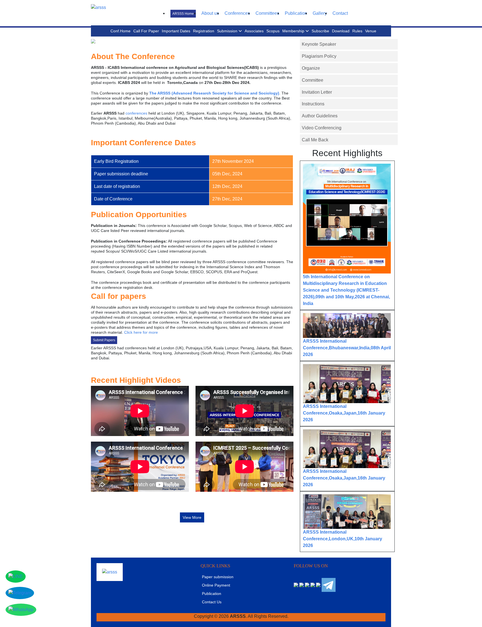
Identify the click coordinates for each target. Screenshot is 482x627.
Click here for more (141, 332)
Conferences (237, 13)
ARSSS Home (183, 14)
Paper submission (217, 577)
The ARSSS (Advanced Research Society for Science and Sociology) (214, 93)
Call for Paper (146, 31)
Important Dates (176, 31)
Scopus (272, 31)
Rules (357, 31)
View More (192, 517)
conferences (136, 113)
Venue (370, 31)
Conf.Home (120, 31)
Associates (254, 31)
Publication (296, 13)
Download (341, 31)
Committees (267, 13)
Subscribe (320, 31)
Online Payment (216, 585)
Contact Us (211, 602)
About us (210, 13)
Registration (203, 31)
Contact (340, 13)
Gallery (320, 13)
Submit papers (104, 340)
